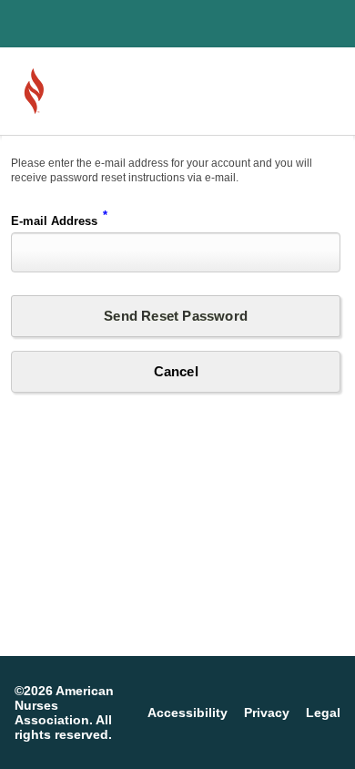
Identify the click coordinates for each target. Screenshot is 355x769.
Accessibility (187, 712)
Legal (323, 712)
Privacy (266, 712)
